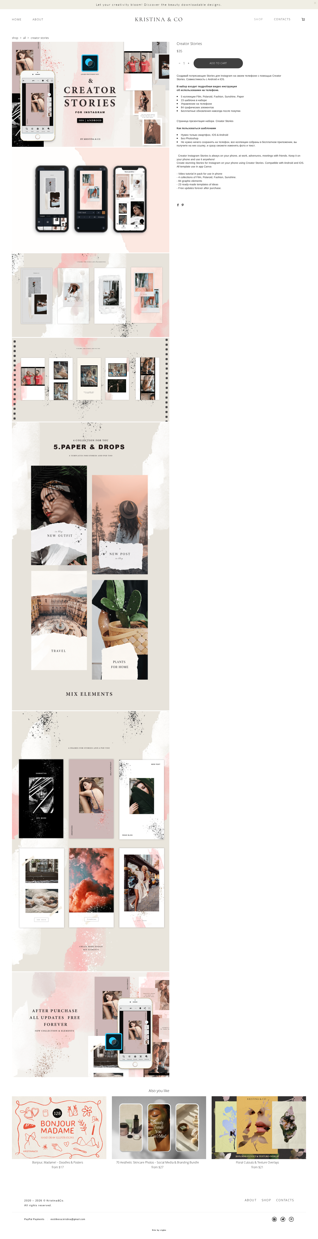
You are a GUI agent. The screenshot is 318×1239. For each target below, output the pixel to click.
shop (15, 38)
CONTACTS (282, 19)
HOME (17, 19)
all (24, 38)
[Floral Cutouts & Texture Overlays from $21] (259, 1127)
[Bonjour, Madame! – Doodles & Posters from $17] (59, 1127)
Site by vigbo (159, 1230)
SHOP (258, 19)
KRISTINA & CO (159, 19)
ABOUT (38, 19)
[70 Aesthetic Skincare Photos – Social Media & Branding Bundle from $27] (159, 1127)
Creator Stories (224, 121)
